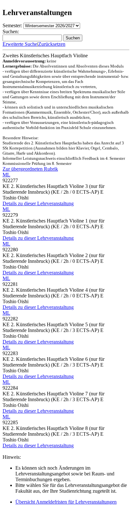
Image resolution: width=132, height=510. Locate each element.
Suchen (73, 38)
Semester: (12, 25)
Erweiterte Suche (20, 44)
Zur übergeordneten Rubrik (30, 169)
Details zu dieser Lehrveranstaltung (38, 203)
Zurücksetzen (51, 44)
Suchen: (11, 31)
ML (6, 174)
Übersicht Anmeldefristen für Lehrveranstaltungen (66, 502)
